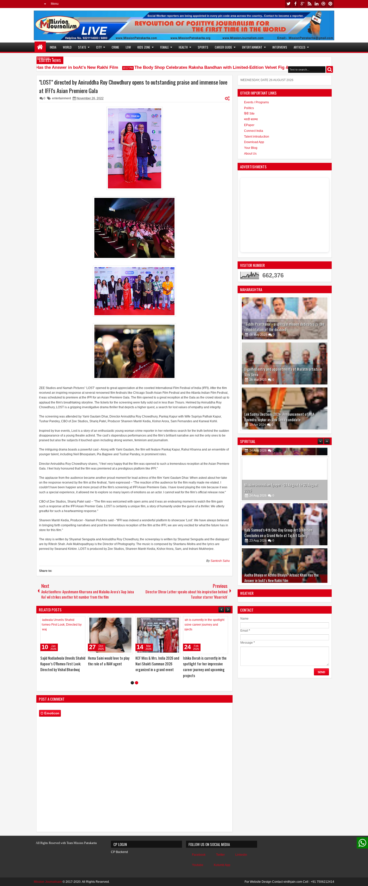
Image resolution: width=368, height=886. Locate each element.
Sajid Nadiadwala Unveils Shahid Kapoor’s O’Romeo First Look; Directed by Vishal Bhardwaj (62, 663)
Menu (55, 4)
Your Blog (250, 148)
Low (128, 47)
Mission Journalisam (48, 881)
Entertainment (252, 47)
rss (309, 4)
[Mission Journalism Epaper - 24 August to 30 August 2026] (284, 470)
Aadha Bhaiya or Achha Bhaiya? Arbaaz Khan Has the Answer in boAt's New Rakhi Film (281, 568)
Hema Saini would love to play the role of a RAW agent (108, 660)
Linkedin (241, 854)
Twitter (220, 854)
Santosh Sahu (220, 561)
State (82, 47)
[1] (132, 682)
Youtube (197, 865)
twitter (288, 4)
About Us (250, 153)
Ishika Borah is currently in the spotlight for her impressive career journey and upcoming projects (205, 666)
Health (183, 47)
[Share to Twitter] (74, 621)
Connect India (253, 131)
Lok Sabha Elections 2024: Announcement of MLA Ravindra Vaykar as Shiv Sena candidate (279, 416)
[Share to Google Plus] (79, 621)
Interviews (279, 47)
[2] (136, 682)
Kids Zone (143, 47)
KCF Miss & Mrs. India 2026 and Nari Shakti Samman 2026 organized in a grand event (157, 663)
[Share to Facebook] (68, 621)
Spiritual (43, 58)
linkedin (316, 4)
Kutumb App (222, 865)
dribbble (323, 4)
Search (329, 69)
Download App (254, 142)
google (302, 4)
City (99, 47)
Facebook (199, 854)
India (53, 47)
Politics (249, 108)
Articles (299, 47)
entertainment (61, 98)
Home (40, 47)
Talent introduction (256, 136)
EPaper (249, 125)
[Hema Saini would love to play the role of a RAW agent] (110, 635)
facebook (295, 4)
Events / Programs (256, 102)
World (67, 47)
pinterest (330, 4)
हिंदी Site (249, 113)
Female (164, 47)
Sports (203, 47)
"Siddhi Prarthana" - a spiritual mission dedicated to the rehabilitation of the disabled (284, 326)
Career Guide (223, 47)
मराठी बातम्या (251, 119)
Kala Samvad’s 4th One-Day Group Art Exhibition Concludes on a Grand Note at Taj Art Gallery (278, 523)
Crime (115, 47)
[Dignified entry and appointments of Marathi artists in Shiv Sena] (284, 363)
